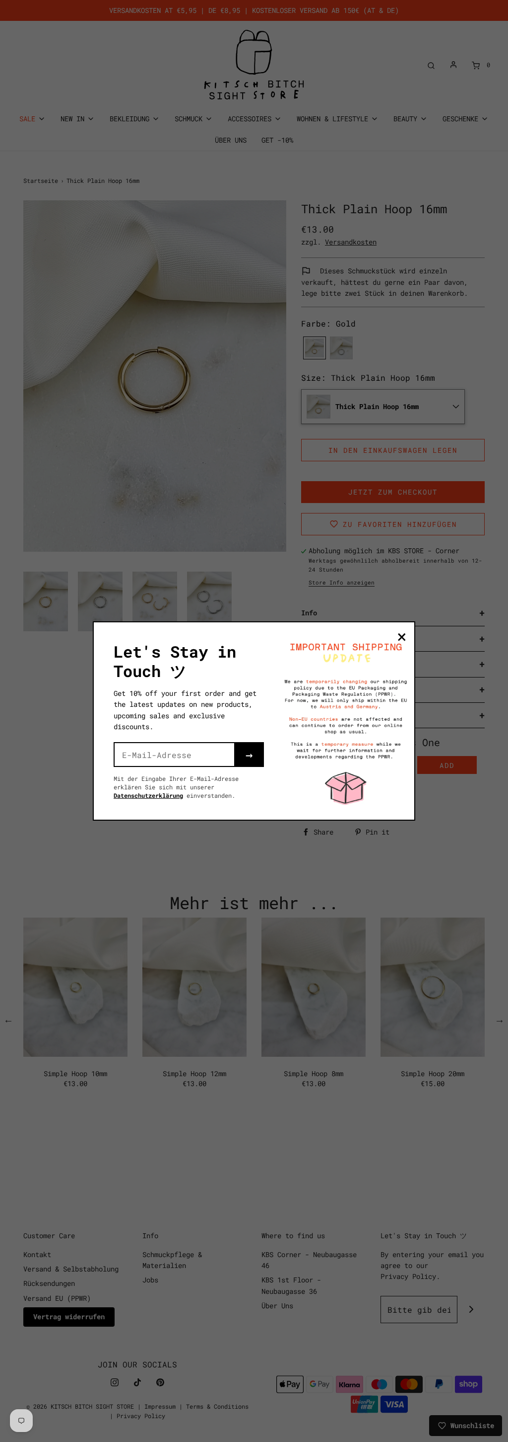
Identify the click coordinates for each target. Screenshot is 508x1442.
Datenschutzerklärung (148, 795)
